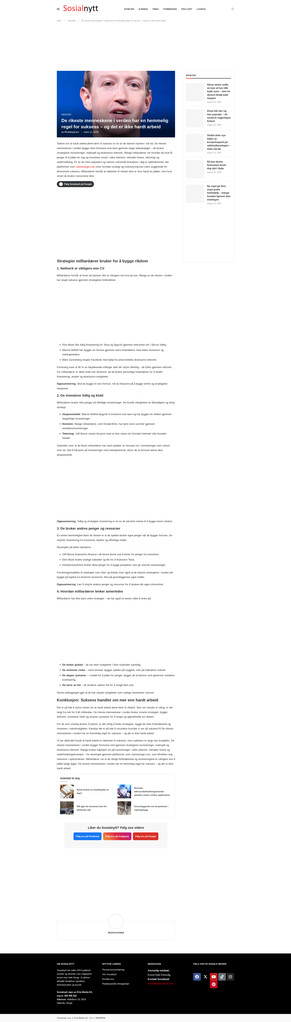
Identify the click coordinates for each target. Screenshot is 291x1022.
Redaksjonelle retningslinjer (115, 984)
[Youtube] (213, 977)
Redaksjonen (72, 132)
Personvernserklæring (113, 969)
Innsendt (71, 21)
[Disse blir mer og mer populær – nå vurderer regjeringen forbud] (195, 118)
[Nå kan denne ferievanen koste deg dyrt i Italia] (195, 169)
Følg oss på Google (145, 836)
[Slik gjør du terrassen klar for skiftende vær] (67, 808)
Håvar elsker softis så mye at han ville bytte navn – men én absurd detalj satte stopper (218, 91)
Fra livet (186, 9)
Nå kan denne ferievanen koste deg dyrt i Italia (216, 165)
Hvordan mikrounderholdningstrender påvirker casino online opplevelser (152, 791)
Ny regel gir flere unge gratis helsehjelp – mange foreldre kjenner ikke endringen (219, 193)
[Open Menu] (58, 9)
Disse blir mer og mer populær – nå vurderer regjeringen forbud (219, 116)
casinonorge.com (85, 166)
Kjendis (143, 9)
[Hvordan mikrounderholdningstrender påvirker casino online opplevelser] (124, 791)
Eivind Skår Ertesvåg (159, 975)
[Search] (232, 9)
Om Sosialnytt (65, 964)
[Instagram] (230, 977)
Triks (155, 9)
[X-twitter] (205, 977)
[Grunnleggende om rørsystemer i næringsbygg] (124, 808)
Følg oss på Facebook (87, 836)
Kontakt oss (108, 979)
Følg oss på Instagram (117, 836)
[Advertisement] (145, 46)
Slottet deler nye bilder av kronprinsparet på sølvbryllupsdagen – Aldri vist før (219, 142)
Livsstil (201, 9)
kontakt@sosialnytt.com (160, 983)
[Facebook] (197, 977)
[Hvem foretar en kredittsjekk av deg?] (67, 791)
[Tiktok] (222, 977)
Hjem (59, 21)
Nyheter (129, 9)
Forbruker (170, 9)
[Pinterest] (213, 984)
